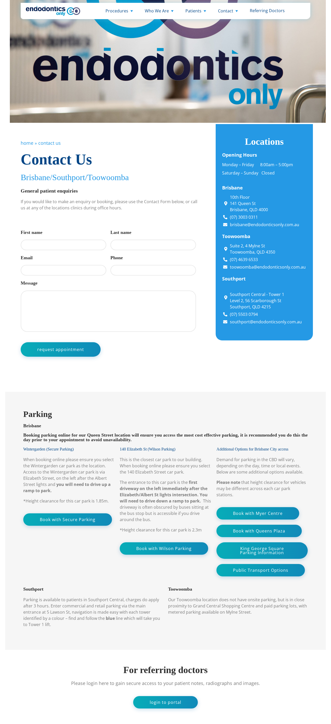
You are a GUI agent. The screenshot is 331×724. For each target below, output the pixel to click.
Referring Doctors (267, 10)
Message (29, 283)
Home (27, 143)
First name (31, 232)
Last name (120, 232)
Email (27, 257)
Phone (116, 257)
